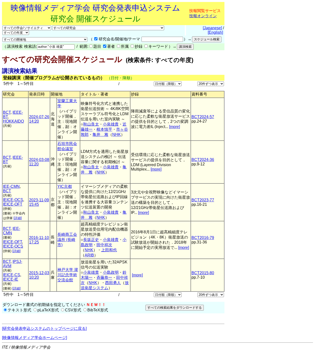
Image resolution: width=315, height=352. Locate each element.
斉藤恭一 (104, 277)
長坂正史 (91, 240)
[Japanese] (212, 28)
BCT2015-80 (202, 273)
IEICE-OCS (13, 200)
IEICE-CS (11, 275)
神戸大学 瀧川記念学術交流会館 (67, 275)
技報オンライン (203, 16)
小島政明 (111, 272)
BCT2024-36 (202, 160)
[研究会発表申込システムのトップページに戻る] (44, 328)
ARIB (89, 255)
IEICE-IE (10, 279)
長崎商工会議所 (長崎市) (67, 239)
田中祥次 (104, 245)
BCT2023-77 (202, 200)
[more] (174, 127)
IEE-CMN (11, 186)
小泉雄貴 (111, 124)
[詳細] (18, 218)
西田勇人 (113, 283)
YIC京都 (64, 186)
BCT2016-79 (202, 238)
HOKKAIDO (13, 121)
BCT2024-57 (202, 117)
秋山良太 (91, 124)
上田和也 (109, 250)
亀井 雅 (100, 134)
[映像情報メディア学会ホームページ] (34, 338)
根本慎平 (104, 129)
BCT (7, 112)
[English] (215, 32)
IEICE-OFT (12, 204)
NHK (116, 134)
